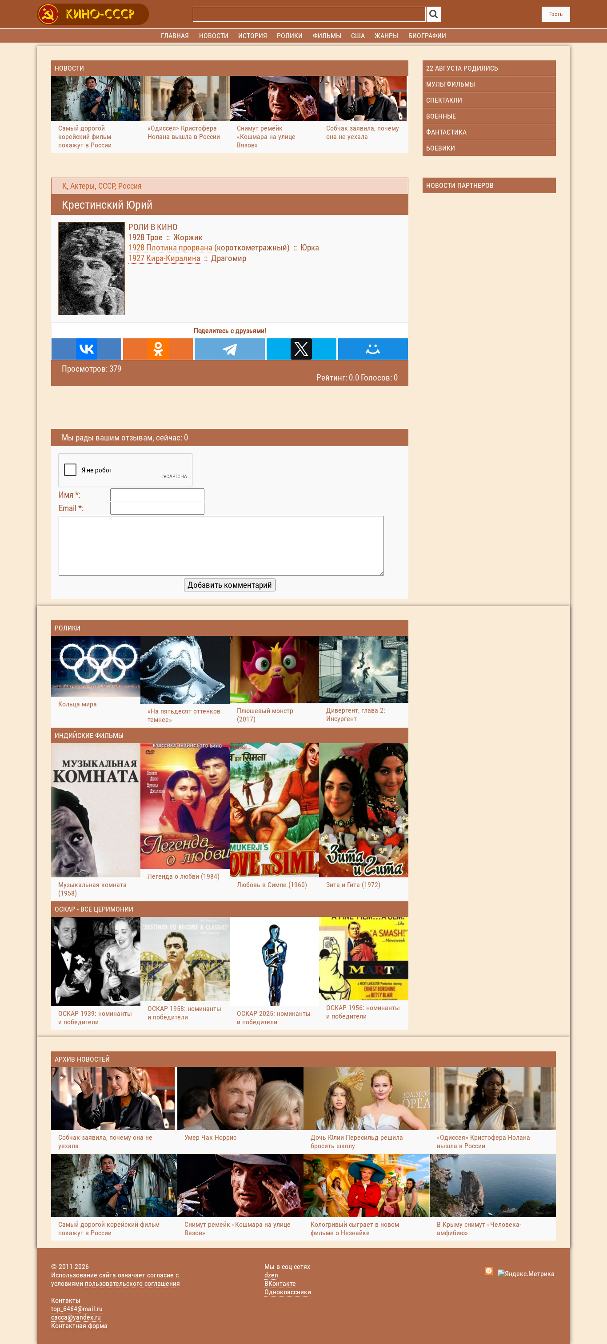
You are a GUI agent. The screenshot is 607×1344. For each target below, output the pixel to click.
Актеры (82, 186)
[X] (301, 349)
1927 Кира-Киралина (164, 258)
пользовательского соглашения (132, 1283)
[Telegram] (229, 349)
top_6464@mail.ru (77, 1308)
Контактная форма (79, 1325)
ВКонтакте (280, 1283)
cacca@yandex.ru (76, 1317)
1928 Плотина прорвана (170, 247)
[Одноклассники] (158, 349)
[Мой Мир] (373, 349)
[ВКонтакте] (86, 349)
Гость (556, 14)
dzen (271, 1275)
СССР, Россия (120, 186)
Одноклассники (287, 1292)
